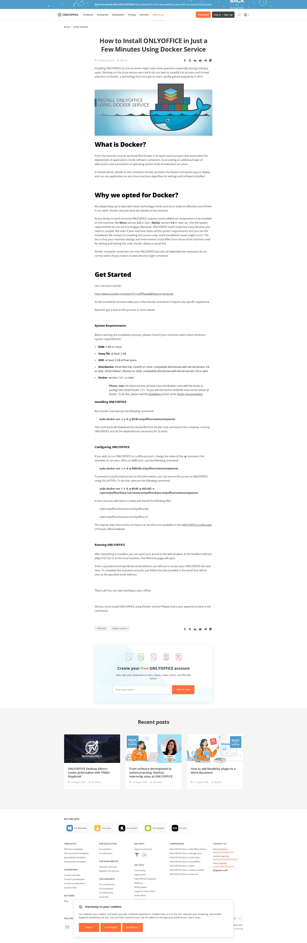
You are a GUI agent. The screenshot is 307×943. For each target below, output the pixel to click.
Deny (89, 927)
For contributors (107, 884)
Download (203, 14)
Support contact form (144, 891)
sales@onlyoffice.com (223, 852)
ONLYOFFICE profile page (197, 525)
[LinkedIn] (195, 60)
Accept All (132, 927)
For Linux (106, 828)
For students (105, 849)
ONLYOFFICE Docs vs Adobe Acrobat (186, 870)
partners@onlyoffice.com (225, 859)
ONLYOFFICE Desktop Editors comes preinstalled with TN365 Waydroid (89, 772)
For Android (158, 828)
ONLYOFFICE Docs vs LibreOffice (184, 861)
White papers (140, 887)
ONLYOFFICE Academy (145, 878)
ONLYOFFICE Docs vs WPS (181, 865)
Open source (80, 27)
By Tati (124, 60)
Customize (111, 927)
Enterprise (102, 14)
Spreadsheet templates (75, 857)
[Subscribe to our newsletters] (67, 927)
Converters (71, 869)
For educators (105, 853)
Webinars (138, 882)
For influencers (106, 892)
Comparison (176, 843)
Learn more (194, 917)
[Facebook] (185, 60)
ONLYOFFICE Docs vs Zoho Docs (184, 857)
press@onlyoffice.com (223, 866)
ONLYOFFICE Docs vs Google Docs (185, 853)
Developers (118, 14)
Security (139, 843)
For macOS (132, 828)
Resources (158, 14)
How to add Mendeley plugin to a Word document (213, 770)
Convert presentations (74, 883)
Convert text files (72, 875)
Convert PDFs (70, 887)
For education (108, 843)
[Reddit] (200, 60)
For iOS (183, 828)
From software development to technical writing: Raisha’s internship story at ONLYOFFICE (151, 772)
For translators (106, 888)
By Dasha (96, 782)
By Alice (218, 782)
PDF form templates (73, 849)
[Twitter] (190, 60)
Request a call (220, 870)
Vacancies (103, 896)
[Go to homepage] (68, 15)
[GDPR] (144, 855)
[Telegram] (205, 60)
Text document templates (76, 853)
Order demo (140, 895)
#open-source (119, 628)
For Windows (80, 828)
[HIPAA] (136, 855)
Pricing (132, 14)
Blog (67, 27)
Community (140, 870)
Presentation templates (75, 861)
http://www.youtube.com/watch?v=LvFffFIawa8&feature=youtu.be (134, 294)
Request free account (109, 870)
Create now (183, 689)
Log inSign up (223, 14)
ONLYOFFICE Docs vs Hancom (183, 874)
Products (88, 14)
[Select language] (246, 15)
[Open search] (239, 15)
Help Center (140, 874)
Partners (144, 14)
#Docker (101, 628)
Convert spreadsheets (74, 879)
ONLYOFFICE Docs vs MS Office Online (187, 849)
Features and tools (108, 866)
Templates (70, 843)
